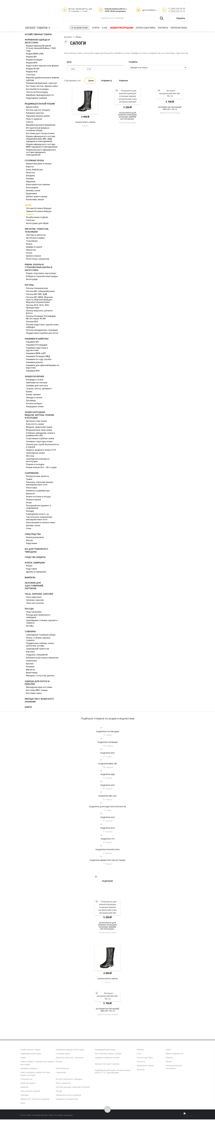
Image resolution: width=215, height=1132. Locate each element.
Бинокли (30, 493)
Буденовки (31, 193)
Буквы (29, 391)
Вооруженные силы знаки (39, 430)
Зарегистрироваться (174, 1053)
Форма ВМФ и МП (34, 53)
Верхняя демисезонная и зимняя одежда (42, 78)
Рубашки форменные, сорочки (41, 83)
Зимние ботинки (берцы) (38, 211)
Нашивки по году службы (38, 359)
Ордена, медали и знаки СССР (41, 449)
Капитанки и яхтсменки (38, 184)
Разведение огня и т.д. (37, 514)
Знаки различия (34, 376)
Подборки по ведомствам (67, 1099)
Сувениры (30, 631)
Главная (140, 1049)
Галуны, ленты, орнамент (39, 388)
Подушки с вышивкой (37, 654)
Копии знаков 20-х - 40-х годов (41, 467)
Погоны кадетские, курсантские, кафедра (42, 325)
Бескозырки (32, 187)
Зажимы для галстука (37, 385)
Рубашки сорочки (35, 113)
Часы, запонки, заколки (39, 594)
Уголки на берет (34, 403)
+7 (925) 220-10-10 (176, 11)
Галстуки (30, 74)
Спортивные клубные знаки (40, 438)
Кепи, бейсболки (34, 169)
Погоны (29, 285)
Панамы (30, 178)
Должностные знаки (36, 421)
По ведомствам (79, 27)
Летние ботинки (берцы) (38, 208)
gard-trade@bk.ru (149, 10)
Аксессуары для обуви (37, 223)
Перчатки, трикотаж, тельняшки (37, 230)
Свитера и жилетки (36, 235)
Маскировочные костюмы (39, 687)
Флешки (30, 666)
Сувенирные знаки (35, 452)
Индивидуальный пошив (40, 103)
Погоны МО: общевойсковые (40, 291)
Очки (28, 528)
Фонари (30, 511)
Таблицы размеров (68, 2)
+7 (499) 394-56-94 (176, 8)
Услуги (95, 27)
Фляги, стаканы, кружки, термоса (38, 639)
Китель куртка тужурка (38, 110)
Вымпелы (30, 577)
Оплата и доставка (145, 27)
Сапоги (29, 121)
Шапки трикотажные (36, 196)
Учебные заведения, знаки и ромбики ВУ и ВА (40, 434)
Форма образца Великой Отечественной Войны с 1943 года (41, 48)
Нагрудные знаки (35, 406)
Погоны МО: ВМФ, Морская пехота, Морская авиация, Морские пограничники (39, 299)
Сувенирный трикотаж (37, 648)
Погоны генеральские (37, 288)
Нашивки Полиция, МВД (38, 356)
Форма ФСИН (32, 68)
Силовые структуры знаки (39, 441)
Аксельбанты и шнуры (37, 89)
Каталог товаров (36, 27)
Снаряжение (31, 473)
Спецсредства (33, 534)
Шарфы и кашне (34, 246)
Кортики (30, 651)
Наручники (31, 543)
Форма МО (31, 56)
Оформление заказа (145, 1065)
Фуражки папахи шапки (38, 116)
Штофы (30, 625)
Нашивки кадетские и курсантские (37, 349)
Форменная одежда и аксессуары (37, 41)
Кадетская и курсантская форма (42, 65)
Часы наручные (33, 597)
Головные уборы (34, 160)
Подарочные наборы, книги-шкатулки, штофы (40, 644)
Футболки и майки (35, 238)
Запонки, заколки (35, 600)
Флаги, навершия (35, 562)
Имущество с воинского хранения (34, 1099)
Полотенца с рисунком (37, 258)
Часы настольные (35, 603)
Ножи (29, 502)
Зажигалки (31, 660)
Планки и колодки (35, 464)
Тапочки (30, 220)
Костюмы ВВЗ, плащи (36, 690)
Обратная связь (179, 27)
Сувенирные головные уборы (40, 634)
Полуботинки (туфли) (37, 217)
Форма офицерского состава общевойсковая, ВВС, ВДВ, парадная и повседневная (40, 139)
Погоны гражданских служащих (42, 330)
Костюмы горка (34, 693)
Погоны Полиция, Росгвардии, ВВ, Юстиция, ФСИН (41, 317)
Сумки (29, 479)
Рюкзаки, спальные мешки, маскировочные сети (39, 483)
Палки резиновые (35, 537)
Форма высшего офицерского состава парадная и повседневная (41, 152)
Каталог (68, 37)
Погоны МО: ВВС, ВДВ (36, 294)
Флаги (29, 565)
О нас (105, 27)
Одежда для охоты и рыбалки (68, 1095)
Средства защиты (35, 557)
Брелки (29, 663)
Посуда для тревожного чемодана (38, 616)
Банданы (30, 175)
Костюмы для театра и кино (40, 133)
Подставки (31, 568)
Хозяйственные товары (38, 34)
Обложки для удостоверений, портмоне (34, 585)
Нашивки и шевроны (37, 338)
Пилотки (30, 172)
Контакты (163, 27)
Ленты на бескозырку (37, 92)
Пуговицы (31, 400)
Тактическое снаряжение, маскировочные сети (39, 518)
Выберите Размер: (85, 117)
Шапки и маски (33, 255)
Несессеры (31, 487)
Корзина (180, 18)
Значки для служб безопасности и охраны (42, 445)
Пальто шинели (34, 119)
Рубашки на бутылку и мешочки (42, 657)
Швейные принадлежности (40, 95)
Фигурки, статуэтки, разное (40, 675)
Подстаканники (34, 611)
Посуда (29, 608)
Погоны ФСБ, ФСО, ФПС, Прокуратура (38, 306)
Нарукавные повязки (36, 98)
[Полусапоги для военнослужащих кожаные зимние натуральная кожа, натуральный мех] (127, 101)
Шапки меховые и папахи (39, 163)
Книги (28, 707)
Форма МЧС (32, 62)
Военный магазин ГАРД (41, 14)
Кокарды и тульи (34, 379)
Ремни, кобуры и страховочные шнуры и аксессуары (38, 267)
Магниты (30, 669)
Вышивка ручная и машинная (40, 124)
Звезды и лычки (34, 397)
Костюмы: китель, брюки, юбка (42, 86)
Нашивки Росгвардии (36, 344)
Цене (91, 80)
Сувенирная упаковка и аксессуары (37, 460)
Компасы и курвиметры (38, 490)
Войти (168, 1049)
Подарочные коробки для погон (42, 333)
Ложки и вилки (33, 499)
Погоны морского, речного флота (39, 311)
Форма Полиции (34, 59)
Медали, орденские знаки (39, 427)
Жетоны (30, 455)
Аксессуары (32, 279)
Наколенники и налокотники (40, 522)
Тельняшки (32, 240)
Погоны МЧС (32, 321)
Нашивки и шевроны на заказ (107, 1057)
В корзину (85, 130)
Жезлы (29, 540)
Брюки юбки (32, 107)
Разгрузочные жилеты (37, 476)
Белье (29, 243)
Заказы (169, 1061)
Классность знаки (35, 424)
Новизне (123, 80)
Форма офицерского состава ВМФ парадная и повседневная (41, 145)
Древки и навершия (36, 571)
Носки (29, 252)
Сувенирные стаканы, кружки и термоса (41, 621)
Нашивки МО (32, 341)
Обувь (28, 205)
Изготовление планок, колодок (108, 1053)
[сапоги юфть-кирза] (85, 101)
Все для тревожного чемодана (36, 550)
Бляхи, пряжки (33, 394)
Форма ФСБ (32, 71)
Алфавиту (106, 80)
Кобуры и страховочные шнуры (42, 276)
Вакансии (141, 1069)
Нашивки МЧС (33, 370)
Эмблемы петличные (36, 382)
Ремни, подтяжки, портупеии (41, 273)
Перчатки (31, 249)
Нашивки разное (34, 362)
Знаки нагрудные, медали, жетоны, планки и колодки (39, 415)
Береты (30, 166)
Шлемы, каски (33, 190)
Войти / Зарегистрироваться (38, 2)
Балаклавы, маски (35, 199)
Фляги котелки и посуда (38, 496)
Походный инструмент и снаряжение (38, 506)
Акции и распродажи (121, 27)
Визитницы (31, 672)
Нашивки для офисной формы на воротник (42, 366)
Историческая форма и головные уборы (37, 129)
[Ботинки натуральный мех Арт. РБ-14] (170, 101)
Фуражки (30, 181)
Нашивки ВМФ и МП (36, 353)
